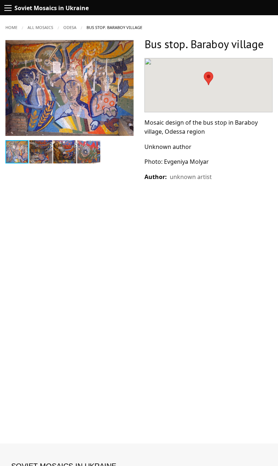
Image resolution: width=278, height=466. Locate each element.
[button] (127, 46)
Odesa (69, 27)
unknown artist (191, 177)
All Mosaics (40, 27)
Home (11, 27)
